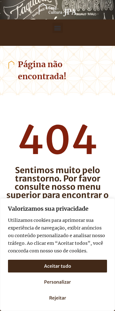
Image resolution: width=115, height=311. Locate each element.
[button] (57, 28)
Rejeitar (57, 298)
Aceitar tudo (57, 266)
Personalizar (57, 282)
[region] (57, 254)
